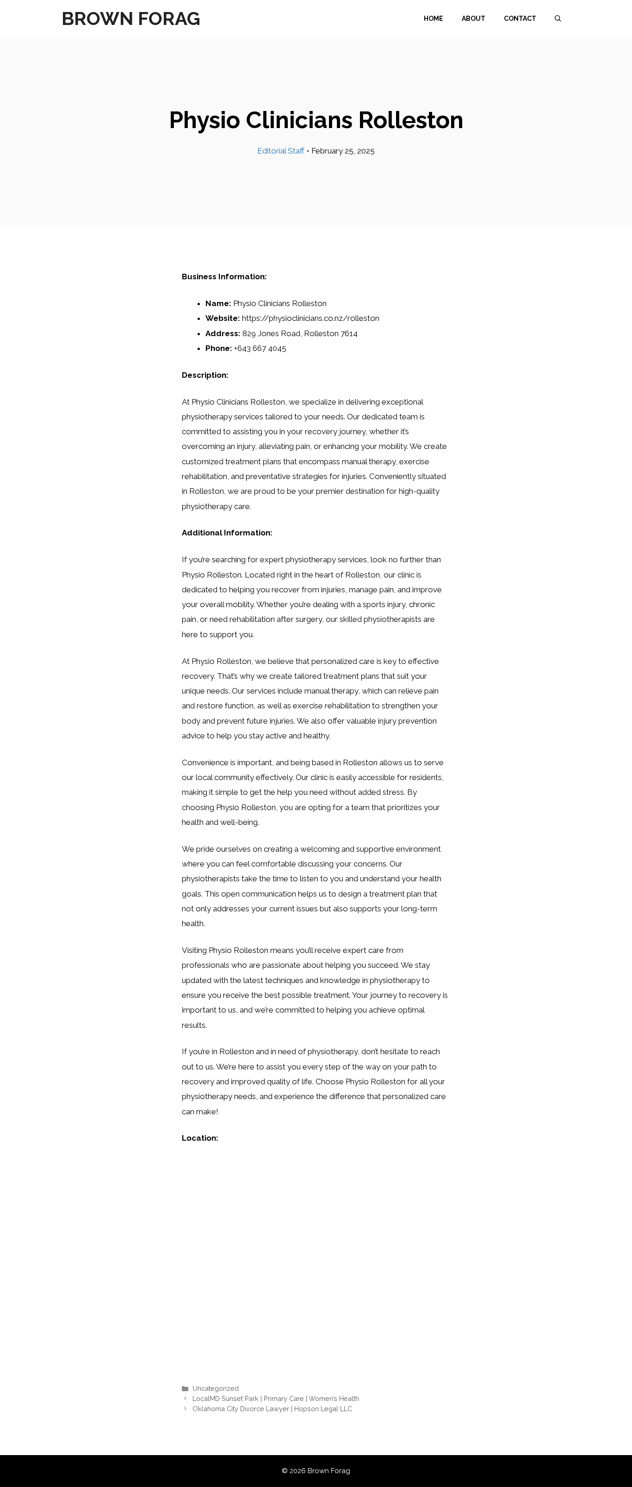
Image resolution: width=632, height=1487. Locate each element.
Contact (520, 18)
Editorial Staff (280, 150)
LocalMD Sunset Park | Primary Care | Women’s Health (275, 1398)
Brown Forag (131, 18)
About (473, 18)
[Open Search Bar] (557, 18)
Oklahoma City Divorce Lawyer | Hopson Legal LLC (272, 1409)
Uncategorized (215, 1388)
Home (433, 18)
